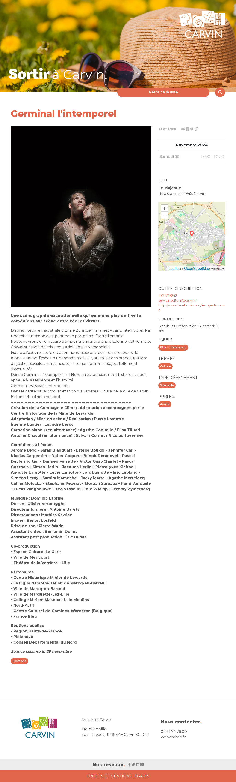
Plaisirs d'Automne (173, 347)
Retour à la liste (163, 92)
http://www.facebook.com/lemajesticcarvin (191, 307)
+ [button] (164, 208)
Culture (165, 366)
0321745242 (167, 296)
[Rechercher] (220, 92)
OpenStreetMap (197, 268)
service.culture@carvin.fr (178, 300)
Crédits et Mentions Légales (118, 776)
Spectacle (167, 385)
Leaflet (174, 268)
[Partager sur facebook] (188, 129)
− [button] (164, 215)
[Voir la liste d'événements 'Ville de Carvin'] (59, 73)
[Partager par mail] (183, 129)
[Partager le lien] (196, 129)
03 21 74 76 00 (174, 731)
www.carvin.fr (173, 737)
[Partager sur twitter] (192, 129)
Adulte (165, 404)
